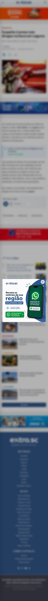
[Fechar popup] (43, 282)
